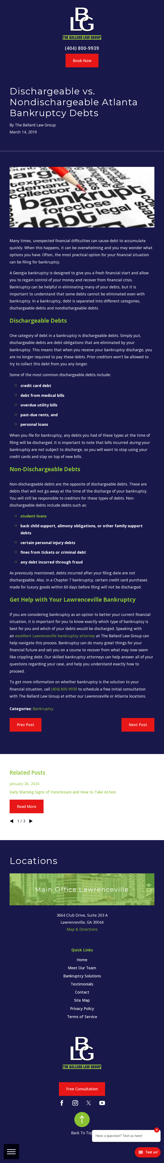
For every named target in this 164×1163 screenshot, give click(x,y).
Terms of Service (82, 1016)
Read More (26, 806)
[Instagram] (75, 1103)
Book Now (82, 60)
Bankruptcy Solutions (82, 975)
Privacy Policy (82, 1008)
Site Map (82, 1000)
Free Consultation (82, 1088)
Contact (82, 992)
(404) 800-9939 (82, 48)
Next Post (138, 724)
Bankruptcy (43, 708)
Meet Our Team (82, 967)
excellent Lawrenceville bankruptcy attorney (55, 635)
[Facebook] (62, 1103)
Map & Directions (82, 929)
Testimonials (82, 984)
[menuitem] (82, 959)
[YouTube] (102, 1103)
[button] (11, 1151)
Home (82, 959)
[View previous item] (11, 821)
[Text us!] (147, 1154)
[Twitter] (89, 1103)
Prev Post (25, 724)
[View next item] (31, 821)
